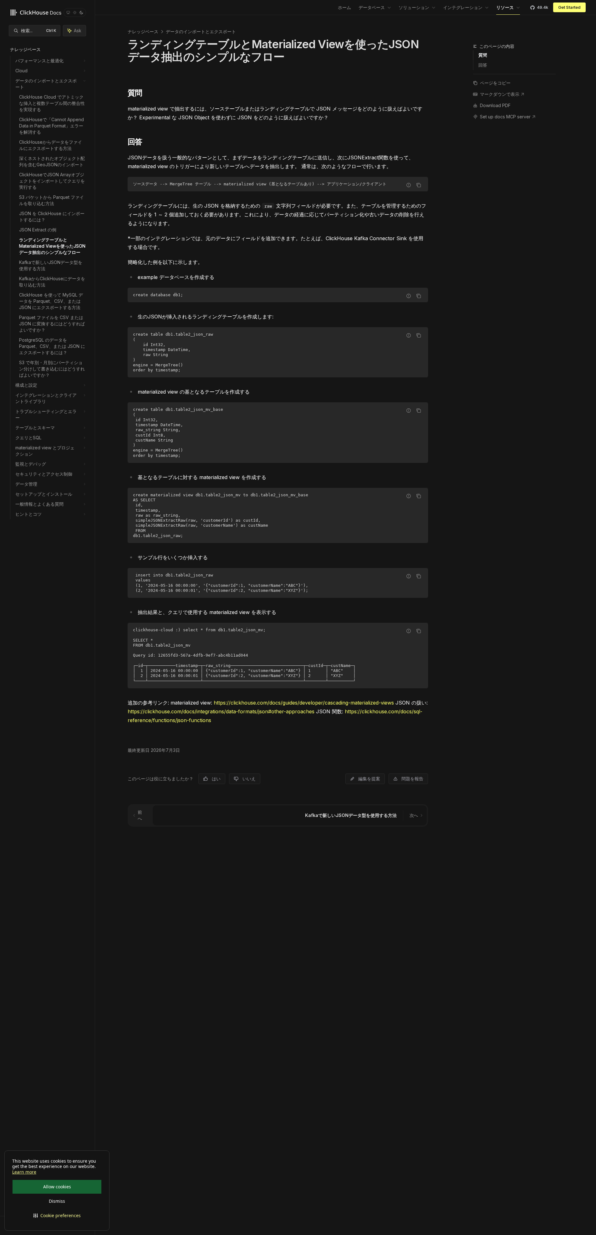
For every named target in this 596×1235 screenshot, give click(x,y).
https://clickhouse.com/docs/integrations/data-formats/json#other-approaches (221, 711)
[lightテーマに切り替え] (75, 12)
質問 (482, 55)
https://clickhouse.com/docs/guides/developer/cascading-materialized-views (304, 703)
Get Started (569, 7)
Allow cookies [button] (57, 1187)
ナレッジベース (143, 31)
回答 (482, 65)
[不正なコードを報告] (409, 185)
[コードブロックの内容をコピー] (419, 185)
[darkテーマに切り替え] (81, 12)
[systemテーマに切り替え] (68, 12)
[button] (57, 1215)
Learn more (24, 1172)
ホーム (344, 7)
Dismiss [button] (57, 1201)
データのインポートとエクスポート (201, 31)
